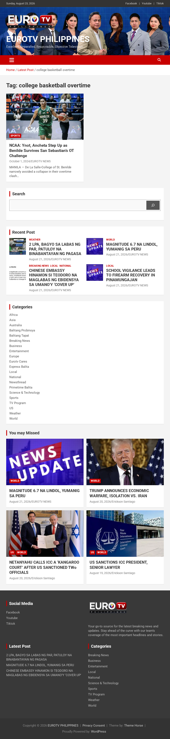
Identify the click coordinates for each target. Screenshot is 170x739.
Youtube (147, 3)
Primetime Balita (20, 387)
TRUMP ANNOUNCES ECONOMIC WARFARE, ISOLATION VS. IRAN (120, 493)
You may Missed (24, 432)
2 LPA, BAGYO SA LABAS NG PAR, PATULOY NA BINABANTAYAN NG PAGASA (55, 249)
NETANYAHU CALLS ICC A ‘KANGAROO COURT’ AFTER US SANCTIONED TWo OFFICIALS (44, 567)
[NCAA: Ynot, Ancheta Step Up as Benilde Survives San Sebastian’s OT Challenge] (45, 116)
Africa (13, 315)
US (11, 408)
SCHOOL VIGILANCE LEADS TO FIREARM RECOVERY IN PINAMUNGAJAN (130, 275)
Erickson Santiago (123, 501)
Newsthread (17, 382)
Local (54, 265)
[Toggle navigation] (11, 60)
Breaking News (39, 265)
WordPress (98, 731)
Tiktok (160, 3)
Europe (14, 356)
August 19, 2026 (100, 573)
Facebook (131, 3)
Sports (15, 135)
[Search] (153, 205)
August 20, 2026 (100, 501)
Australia (15, 325)
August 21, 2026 (39, 259)
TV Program (17, 403)
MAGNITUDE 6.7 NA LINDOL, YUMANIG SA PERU (132, 247)
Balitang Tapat (19, 335)
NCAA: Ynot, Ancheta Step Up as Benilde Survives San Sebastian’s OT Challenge (41, 150)
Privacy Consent (94, 725)
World (110, 239)
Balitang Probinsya (22, 330)
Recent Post (23, 232)
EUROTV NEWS (41, 161)
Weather (34, 239)
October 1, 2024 (19, 161)
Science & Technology (24, 393)
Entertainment (19, 351)
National (65, 265)
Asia (12, 320)
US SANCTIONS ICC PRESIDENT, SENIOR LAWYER (119, 565)
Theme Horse (133, 725)
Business (15, 346)
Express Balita (19, 367)
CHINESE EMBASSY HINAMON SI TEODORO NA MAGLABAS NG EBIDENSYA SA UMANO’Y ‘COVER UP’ (54, 277)
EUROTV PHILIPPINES (48, 39)
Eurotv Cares (18, 361)
